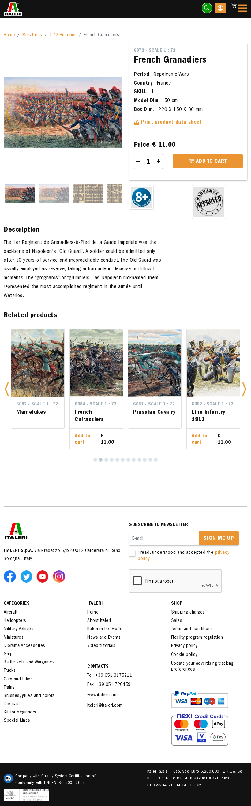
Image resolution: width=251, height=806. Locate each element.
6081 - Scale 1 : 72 (154, 404)
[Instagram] (59, 576)
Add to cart (210, 162)
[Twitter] (27, 576)
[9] (139, 460)
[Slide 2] (54, 193)
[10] (145, 460)
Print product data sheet (171, 122)
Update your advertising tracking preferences (202, 666)
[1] (95, 460)
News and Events (104, 637)
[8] (134, 460)
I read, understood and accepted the (183, 555)
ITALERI (95, 603)
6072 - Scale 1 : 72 (155, 50)
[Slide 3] (88, 193)
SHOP (177, 603)
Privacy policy (184, 646)
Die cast (12, 704)
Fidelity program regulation (197, 637)
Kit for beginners (20, 712)
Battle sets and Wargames (29, 662)
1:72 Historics (63, 35)
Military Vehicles (19, 629)
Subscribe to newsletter (158, 525)
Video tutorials (101, 646)
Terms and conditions (192, 629)
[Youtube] (43, 576)
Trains (9, 687)
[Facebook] (11, 576)
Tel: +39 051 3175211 (109, 675)
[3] (106, 460)
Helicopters (15, 620)
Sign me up (219, 539)
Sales (176, 620)
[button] (7, 389)
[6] (123, 460)
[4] (112, 460)
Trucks (10, 670)
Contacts (98, 666)
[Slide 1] (20, 193)
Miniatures (32, 35)
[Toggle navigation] (242, 9)
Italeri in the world (104, 629)
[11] (150, 460)
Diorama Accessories (24, 646)
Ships (9, 654)
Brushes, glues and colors (29, 696)
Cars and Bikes (18, 679)
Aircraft (10, 612)
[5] (117, 460)
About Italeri (99, 620)
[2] (101, 460)
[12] (156, 460)
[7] (128, 460)
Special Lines (17, 720)
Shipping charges (188, 612)
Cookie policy (184, 654)
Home (9, 35)
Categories (17, 603)
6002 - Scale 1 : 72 (213, 404)
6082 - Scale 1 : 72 (37, 404)
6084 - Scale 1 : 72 (96, 404)
